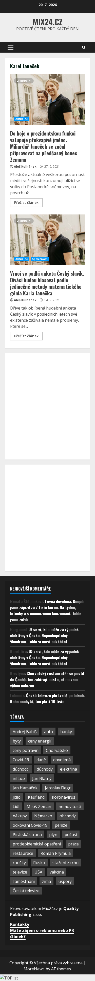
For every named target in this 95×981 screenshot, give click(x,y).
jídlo (17, 797)
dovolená (62, 759)
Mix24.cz (48, 22)
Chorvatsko (57, 750)
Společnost (40, 259)
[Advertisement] (47, 405)
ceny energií (39, 741)
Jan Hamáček (25, 788)
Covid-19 (21, 759)
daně (41, 759)
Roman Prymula (56, 853)
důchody (45, 769)
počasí (71, 834)
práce (73, 844)
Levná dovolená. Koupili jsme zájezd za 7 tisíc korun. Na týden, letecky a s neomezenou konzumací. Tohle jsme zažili (47, 610)
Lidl (16, 806)
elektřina (68, 769)
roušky (19, 862)
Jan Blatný (41, 778)
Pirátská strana (27, 834)
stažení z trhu (65, 862)
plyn (53, 834)
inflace (19, 778)
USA (38, 872)
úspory (65, 881)
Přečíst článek (26, 202)
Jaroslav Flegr (58, 788)
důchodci (21, 769)
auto (48, 731)
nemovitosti (70, 806)
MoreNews (34, 969)
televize (20, 872)
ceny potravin (26, 750)
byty (17, 741)
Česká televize (26, 890)
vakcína (57, 872)
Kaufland (36, 797)
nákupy (20, 816)
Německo (43, 816)
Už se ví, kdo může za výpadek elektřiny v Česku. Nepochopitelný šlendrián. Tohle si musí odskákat (44, 635)
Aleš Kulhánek (25, 166)
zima (46, 881)
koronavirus (63, 797)
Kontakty (19, 924)
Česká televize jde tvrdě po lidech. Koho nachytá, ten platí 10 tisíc (47, 698)
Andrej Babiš (25, 731)
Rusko (39, 862)
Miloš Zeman (39, 806)
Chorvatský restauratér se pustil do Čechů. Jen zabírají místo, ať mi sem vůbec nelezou (47, 679)
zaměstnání (24, 881)
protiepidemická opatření (37, 844)
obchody (68, 816)
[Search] (83, 47)
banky (66, 731)
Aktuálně (21, 119)
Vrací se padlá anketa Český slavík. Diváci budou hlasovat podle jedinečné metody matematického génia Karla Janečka (47, 239)
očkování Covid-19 (30, 825)
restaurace (23, 853)
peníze (61, 825)
